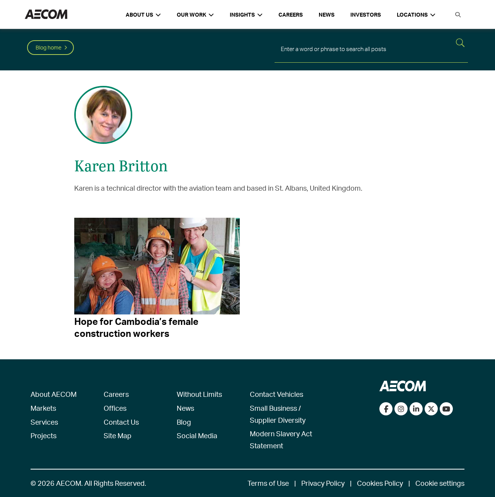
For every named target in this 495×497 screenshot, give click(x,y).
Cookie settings (439, 482)
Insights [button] (242, 14)
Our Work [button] (191, 14)
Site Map (117, 435)
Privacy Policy (323, 482)
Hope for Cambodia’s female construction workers (136, 327)
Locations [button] (412, 14)
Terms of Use (268, 482)
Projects (43, 435)
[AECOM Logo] (46, 14)
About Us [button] (139, 14)
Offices (115, 407)
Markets (43, 407)
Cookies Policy (380, 482)
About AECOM (54, 393)
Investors (365, 14)
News (327, 14)
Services (44, 421)
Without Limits (199, 393)
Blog (184, 421)
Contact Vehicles (276, 393)
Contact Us (121, 421)
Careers (290, 14)
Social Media (197, 435)
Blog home (48, 47)
